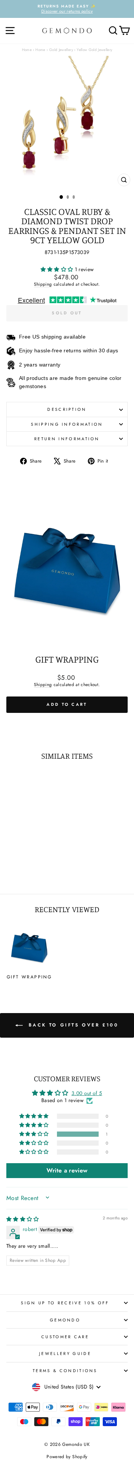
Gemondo (65, 1320)
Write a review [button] (67, 1170)
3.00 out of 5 (86, 1093)
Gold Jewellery (61, 50)
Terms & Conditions (65, 1371)
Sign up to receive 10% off (65, 1303)
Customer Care (65, 1337)
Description (66, 409)
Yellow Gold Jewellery (94, 50)
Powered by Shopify (67, 1456)
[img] (22, 1219)
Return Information (67, 439)
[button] (58, 269)
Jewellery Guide (65, 1353)
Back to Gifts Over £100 (72, 1025)
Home (27, 50)
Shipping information (67, 424)
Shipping (43, 284)
